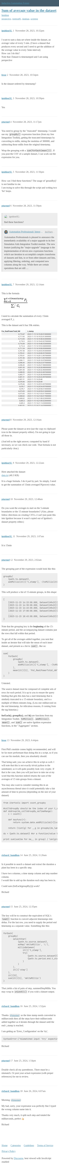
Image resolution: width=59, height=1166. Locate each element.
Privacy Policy (9, 1151)
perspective (6, 19)
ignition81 (16, 19)
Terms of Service (45, 1145)
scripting (34, 19)
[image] (29, 368)
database (25, 19)
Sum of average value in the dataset (29, 10)
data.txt (5, 475)
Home (5, 1145)
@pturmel (14, 1015)
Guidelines (29, 1145)
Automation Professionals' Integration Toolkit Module (26, 231)
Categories (16, 1145)
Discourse (18, 1158)
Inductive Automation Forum (15, 3)
